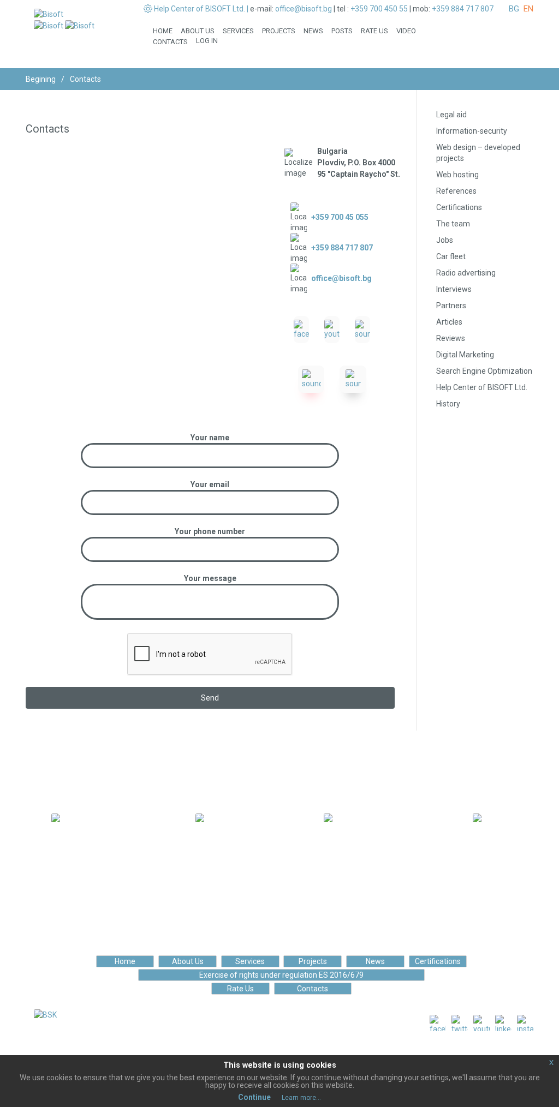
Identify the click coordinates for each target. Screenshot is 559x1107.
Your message (210, 578)
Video (406, 31)
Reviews (450, 338)
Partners (451, 305)
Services (238, 31)
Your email (210, 484)
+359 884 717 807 (462, 8)
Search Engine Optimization (484, 371)
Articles (449, 322)
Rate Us (374, 31)
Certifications (459, 207)
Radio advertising (466, 272)
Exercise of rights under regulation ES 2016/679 (281, 975)
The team (453, 223)
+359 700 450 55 (379, 8)
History (448, 403)
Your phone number (210, 531)
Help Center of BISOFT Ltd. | (201, 8)
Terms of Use (258, 1053)
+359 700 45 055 (339, 217)
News (313, 31)
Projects (278, 31)
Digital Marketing (465, 354)
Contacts (170, 42)
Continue (254, 1097)
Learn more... (301, 1098)
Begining (41, 79)
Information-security (471, 131)
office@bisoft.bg (303, 8)
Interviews (454, 289)
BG (514, 9)
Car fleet (451, 256)
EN (528, 9)
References (456, 191)
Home (163, 31)
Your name (210, 437)
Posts (342, 31)
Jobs (444, 240)
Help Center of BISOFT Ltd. (481, 387)
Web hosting (457, 174)
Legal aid (451, 114)
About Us (198, 31)
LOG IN (207, 41)
